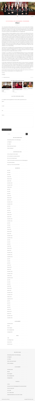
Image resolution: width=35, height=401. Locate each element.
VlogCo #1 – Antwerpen (28, 88)
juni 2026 (8, 170)
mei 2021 (8, 260)
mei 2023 (8, 225)
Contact (8, 384)
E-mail (3, 105)
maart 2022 (9, 246)
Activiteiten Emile (9, 21)
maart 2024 (9, 212)
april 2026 (8, 174)
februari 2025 (9, 197)
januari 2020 (9, 290)
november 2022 (9, 237)
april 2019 (8, 307)
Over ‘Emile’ (9, 390)
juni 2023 (8, 222)
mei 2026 (8, 172)
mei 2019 (8, 305)
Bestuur (8, 325)
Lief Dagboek (9, 141)
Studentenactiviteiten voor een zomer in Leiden (14, 394)
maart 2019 (9, 309)
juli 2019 (8, 300)
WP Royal (8, 399)
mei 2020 (8, 281)
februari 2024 (9, 214)
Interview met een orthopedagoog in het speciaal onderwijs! (16, 386)
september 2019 (10, 298)
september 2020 (10, 277)
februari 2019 (9, 311)
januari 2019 (9, 313)
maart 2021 (9, 265)
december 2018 (9, 315)
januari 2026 (9, 180)
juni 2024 (8, 206)
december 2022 (9, 235)
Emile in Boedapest (10, 148)
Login (8, 337)
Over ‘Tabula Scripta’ (10, 392)
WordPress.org (9, 344)
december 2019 (9, 292)
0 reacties (31, 77)
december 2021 (9, 252)
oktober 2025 (9, 187)
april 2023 (8, 227)
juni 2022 (8, 239)
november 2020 (9, 273)
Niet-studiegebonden (18, 21)
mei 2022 (8, 241)
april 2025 (8, 193)
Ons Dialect (9, 359)
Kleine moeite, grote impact (11, 146)
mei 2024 (8, 208)
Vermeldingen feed (10, 339)
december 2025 (9, 182)
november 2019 (9, 294)
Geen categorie (9, 327)
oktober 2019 (9, 296)
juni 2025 (8, 189)
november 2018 (9, 317)
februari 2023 (9, 231)
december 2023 (9, 218)
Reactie (3, 115)
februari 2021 (9, 267)
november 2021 (9, 254)
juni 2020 (8, 279)
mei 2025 (8, 191)
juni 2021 (8, 258)
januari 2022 (9, 250)
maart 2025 (9, 195)
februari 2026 (9, 178)
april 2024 (8, 210)
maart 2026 (9, 176)
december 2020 (9, 271)
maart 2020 (9, 286)
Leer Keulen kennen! (13, 158)
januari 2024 (9, 216)
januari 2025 (9, 199)
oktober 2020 (9, 275)
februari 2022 (9, 248)
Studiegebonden (26, 21)
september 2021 (10, 256)
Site (2, 110)
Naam (3, 101)
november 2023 (9, 220)
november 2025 (9, 185)
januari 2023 (9, 233)
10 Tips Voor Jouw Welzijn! (15, 164)
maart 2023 (9, 229)
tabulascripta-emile (7, 77)
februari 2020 (9, 288)
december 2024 (9, 201)
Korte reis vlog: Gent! (10, 388)
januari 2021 (9, 269)
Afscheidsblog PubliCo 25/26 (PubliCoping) (14, 139)
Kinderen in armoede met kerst (15, 156)
